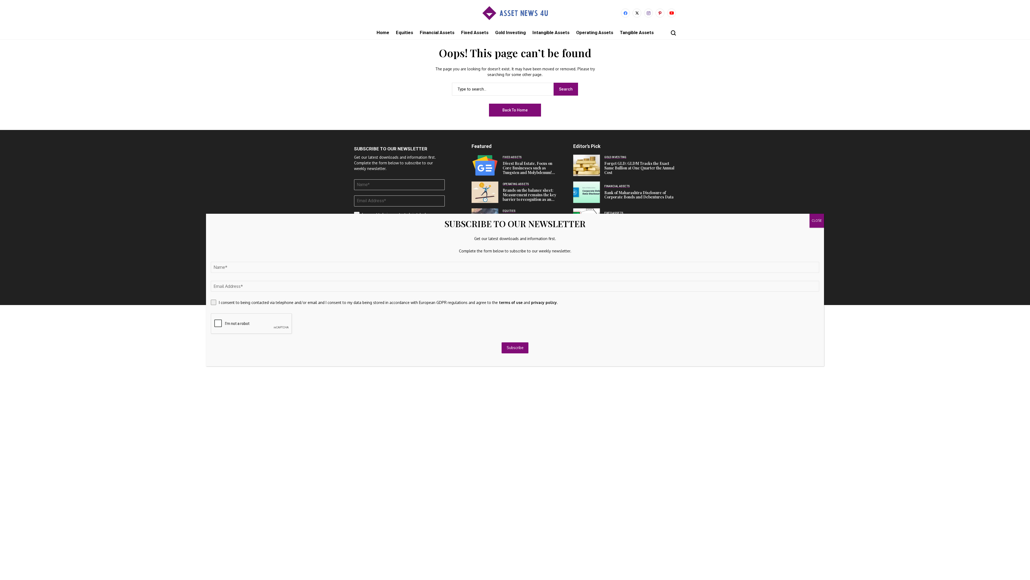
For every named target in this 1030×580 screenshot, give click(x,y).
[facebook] (625, 13)
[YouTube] (671, 13)
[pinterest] (660, 13)
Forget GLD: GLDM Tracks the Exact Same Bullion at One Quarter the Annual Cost (639, 168)
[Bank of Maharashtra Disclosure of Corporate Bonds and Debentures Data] (586, 192)
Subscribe (515, 347)
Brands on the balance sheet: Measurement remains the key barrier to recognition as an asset (529, 197)
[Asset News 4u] (515, 13)
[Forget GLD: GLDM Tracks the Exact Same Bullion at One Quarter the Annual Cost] (586, 165)
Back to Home (515, 110)
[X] (636, 13)
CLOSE (817, 221)
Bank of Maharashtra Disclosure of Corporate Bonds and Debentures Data (639, 195)
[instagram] (648, 13)
